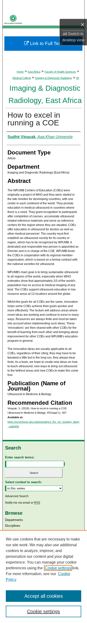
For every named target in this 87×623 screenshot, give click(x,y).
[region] (43, 576)
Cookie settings (58, 568)
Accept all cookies (43, 596)
